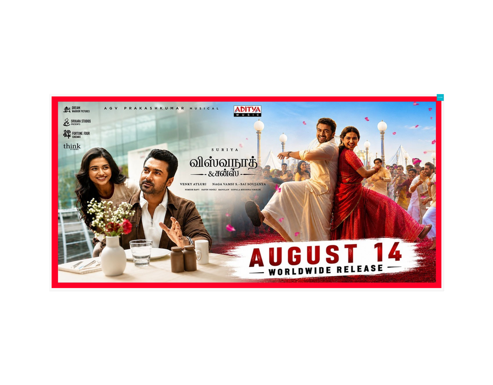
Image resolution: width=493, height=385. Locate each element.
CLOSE (440, 97)
